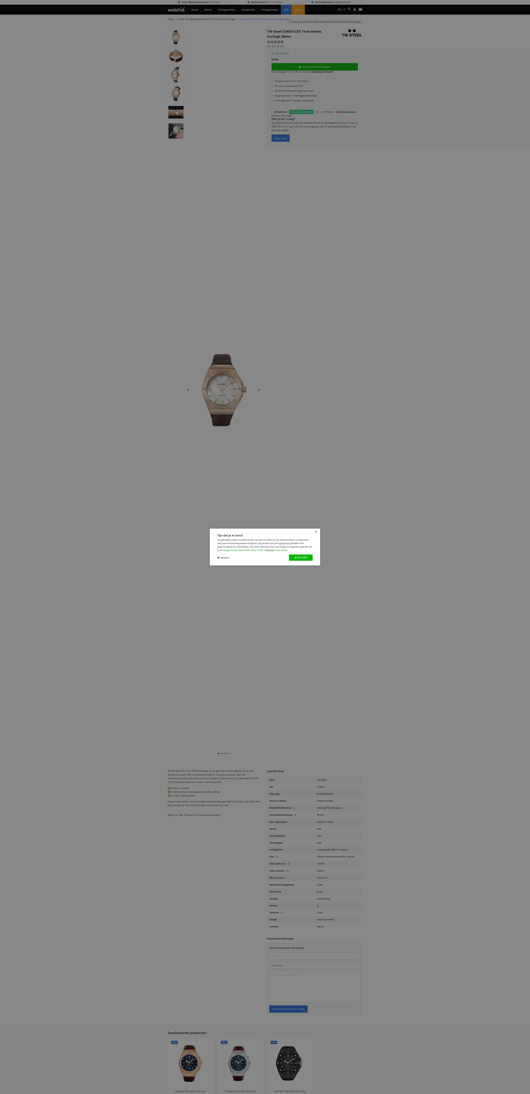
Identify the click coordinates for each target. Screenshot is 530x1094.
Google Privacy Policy (233, 550)
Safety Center (256, 550)
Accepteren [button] (300, 557)
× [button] (316, 532)
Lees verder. (282, 550)
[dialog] (265, 546)
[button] (223, 557)
